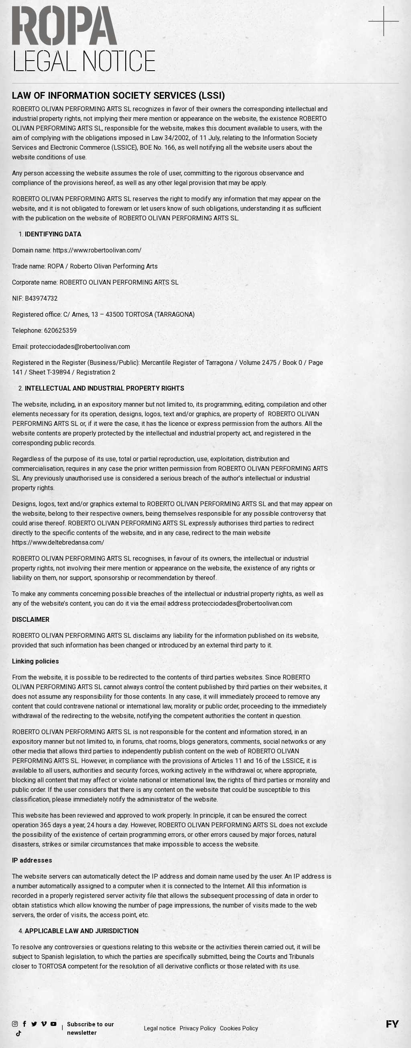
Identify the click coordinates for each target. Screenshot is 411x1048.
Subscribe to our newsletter (90, 1029)
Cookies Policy (239, 1028)
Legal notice (160, 1028)
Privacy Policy (198, 1028)
